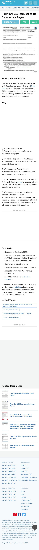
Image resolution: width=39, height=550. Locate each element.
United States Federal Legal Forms (13, 313)
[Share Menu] (34, 527)
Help (22, 494)
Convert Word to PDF (9, 465)
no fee (19, 182)
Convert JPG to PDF (9, 483)
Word (34, 22)
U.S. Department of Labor (10, 310)
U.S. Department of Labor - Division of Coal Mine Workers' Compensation (17, 305)
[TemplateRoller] (7, 2)
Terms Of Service (27, 503)
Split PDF (24, 465)
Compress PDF (26, 474)
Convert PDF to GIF (8, 497)
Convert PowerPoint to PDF (11, 480)
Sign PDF (24, 471)
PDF (24, 22)
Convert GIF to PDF (8, 474)
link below (17, 287)
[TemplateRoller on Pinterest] (15, 514)
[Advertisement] (19, 125)
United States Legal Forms (11, 317)
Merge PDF (25, 468)
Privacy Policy (26, 500)
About (23, 491)
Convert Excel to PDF (9, 468)
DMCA (23, 497)
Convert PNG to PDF (9, 471)
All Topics (24, 509)
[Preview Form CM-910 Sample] (20, 49)
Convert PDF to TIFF (9, 500)
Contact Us (25, 506)
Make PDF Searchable (29, 480)
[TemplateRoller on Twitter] (24, 514)
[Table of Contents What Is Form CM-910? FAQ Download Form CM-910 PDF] (26, 3)
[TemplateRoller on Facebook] (19, 514)
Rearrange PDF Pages (29, 477)
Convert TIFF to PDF (9, 477)
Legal (29, 313)
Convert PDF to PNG (9, 494)
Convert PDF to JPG (9, 491)
